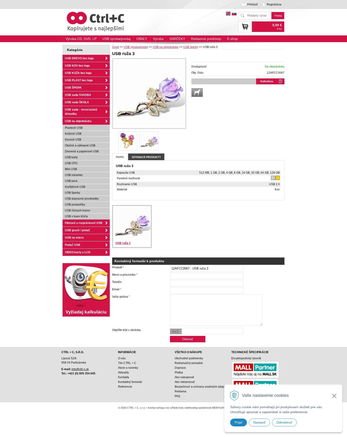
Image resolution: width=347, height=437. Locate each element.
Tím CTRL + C (127, 363)
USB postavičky (75, 204)
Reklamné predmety (206, 39)
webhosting (191, 407)
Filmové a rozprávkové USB (83, 223)
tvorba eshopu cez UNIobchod (165, 407)
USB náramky (74, 175)
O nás (122, 358)
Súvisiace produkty (146, 157)
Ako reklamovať (185, 382)
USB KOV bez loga (77, 65)
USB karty (71, 157)
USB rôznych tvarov (77, 210)
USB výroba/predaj (136, 47)
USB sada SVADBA (78, 95)
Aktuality (123, 372)
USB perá (71, 181)
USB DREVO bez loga (79, 58)
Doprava (180, 367)
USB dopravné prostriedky (82, 198)
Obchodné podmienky (189, 358)
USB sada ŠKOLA (77, 102)
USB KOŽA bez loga (78, 73)
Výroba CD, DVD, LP (81, 39)
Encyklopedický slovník (246, 358)
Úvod (115, 47)
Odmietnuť (284, 422)
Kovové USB (73, 139)
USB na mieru (74, 237)
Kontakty (123, 377)
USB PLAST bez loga (79, 80)
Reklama (180, 391)
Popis (120, 157)
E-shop (232, 39)
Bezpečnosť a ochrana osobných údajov (201, 386)
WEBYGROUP (220, 407)
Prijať (238, 422)
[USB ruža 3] (149, 93)
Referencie (125, 386)
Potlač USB (72, 245)
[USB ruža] (127, 141)
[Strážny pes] (197, 92)
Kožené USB (73, 133)
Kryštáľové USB (75, 187)
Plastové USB (74, 127)
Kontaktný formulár (130, 382)
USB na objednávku (165, 47)
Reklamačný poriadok (189, 363)
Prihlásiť (252, 4)
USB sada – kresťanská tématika (81, 112)
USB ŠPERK (73, 87)
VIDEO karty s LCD (77, 252)
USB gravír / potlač (77, 230)
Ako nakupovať (184, 377)
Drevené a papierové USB (82, 151)
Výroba (158, 39)
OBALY (141, 39)
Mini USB (71, 169)
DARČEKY (177, 39)
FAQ (177, 396)
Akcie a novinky (128, 367)
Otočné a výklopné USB (80, 145)
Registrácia (274, 4)
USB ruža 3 (123, 243)
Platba (179, 372)
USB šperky (190, 47)
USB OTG (71, 163)
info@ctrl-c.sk (80, 369)
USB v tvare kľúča (76, 216)
